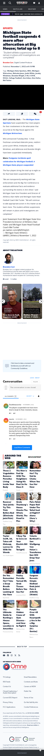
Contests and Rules (31, 682)
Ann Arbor (27, 78)
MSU (29, 71)
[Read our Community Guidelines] (7, 366)
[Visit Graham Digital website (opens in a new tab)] (29, 739)
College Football (15, 78)
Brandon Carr (8, 63)
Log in (32, 377)
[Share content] (9, 114)
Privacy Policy (8, 702)
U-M (26, 76)
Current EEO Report (10, 698)
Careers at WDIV (30, 686)
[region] (22, 413)
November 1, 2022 (27, 235)
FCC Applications (9, 707)
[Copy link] (22, 114)
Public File (27, 691)
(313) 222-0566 (33, 713)
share (32, 413)
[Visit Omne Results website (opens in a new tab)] (22, 666)
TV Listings (7, 677)
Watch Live (17, 9)
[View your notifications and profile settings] (38, 396)
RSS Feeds (6, 682)
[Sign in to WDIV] (39, 3)
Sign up (37, 377)
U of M (32, 76)
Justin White (29, 73)
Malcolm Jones (18, 73)
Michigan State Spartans (16, 71)
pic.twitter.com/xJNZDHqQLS (16, 230)
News (5, 9)
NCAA (5, 78)
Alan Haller (36, 78)
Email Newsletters (30, 677)
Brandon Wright (18, 76)
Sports (7, 28)
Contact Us (7, 686)
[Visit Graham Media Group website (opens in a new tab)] (15, 739)
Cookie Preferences (31, 707)
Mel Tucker (7, 80)
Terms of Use (28, 698)
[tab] (11, 396)
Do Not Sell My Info (31, 702)
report (37, 413)
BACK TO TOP (22, 647)
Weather (32, 9)
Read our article (32, 725)
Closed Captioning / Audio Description (10, 692)
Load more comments (22, 447)
